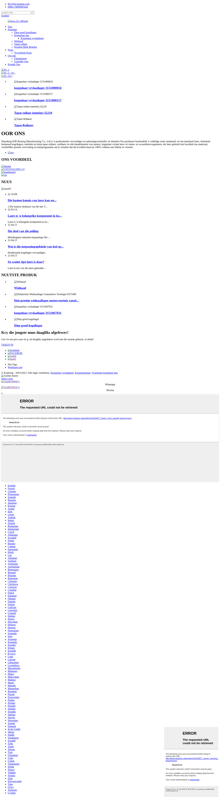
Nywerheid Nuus (23, 52)
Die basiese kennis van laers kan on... (32, 200)
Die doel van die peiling (23, 231)
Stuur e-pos (7, 378)
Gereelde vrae (21, 61)
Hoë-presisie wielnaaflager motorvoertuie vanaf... (46, 300)
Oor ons (12, 55)
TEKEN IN (7, 344)
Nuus (10, 49)
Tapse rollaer (20, 44)
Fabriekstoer (20, 58)
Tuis (10, 26)
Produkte (12, 29)
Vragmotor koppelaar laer (104, 372)
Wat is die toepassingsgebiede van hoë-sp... (36, 246)
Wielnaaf (18, 41)
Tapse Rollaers (23, 125)
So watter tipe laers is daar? (26, 262)
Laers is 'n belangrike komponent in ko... (35, 215)
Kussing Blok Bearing (25, 47)
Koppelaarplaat (82, 372)
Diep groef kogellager (25, 32)
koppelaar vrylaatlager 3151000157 (38, 100)
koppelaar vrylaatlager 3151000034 (38, 88)
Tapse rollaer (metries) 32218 (33, 113)
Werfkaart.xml (15, 367)
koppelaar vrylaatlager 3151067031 (38, 313)
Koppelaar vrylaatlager (32, 38)
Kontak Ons (14, 64)
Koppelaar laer (21, 35)
